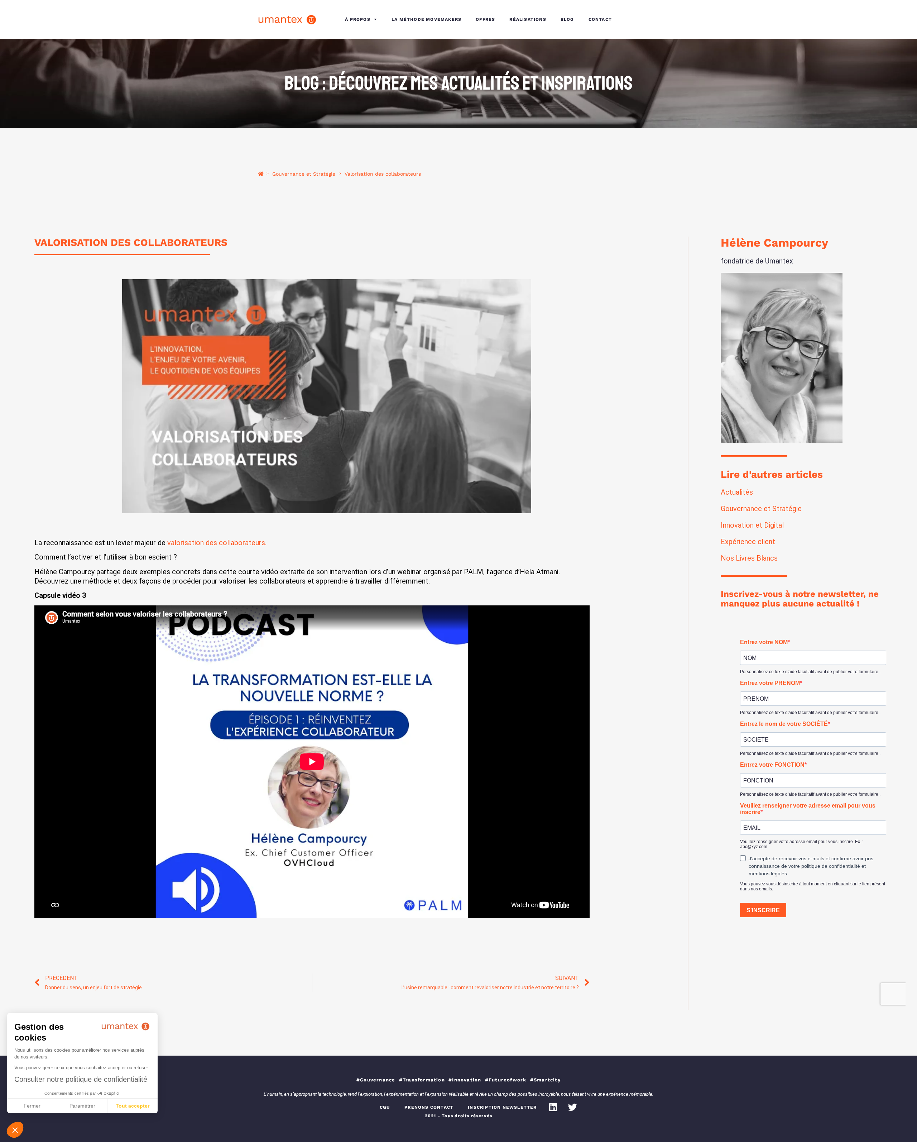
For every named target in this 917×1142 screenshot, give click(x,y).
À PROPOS (357, 19)
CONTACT (600, 19)
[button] (15, 1129)
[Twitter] (573, 1107)
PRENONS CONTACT (428, 1107)
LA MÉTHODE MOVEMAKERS (426, 19)
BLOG (567, 19)
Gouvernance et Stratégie (303, 174)
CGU (385, 1107)
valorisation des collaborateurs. (217, 542)
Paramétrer (82, 1106)
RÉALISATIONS (527, 19)
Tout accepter (132, 1106)
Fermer (32, 1106)
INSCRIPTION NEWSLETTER (502, 1107)
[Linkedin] (553, 1107)
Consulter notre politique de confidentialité (80, 1079)
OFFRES (485, 19)
